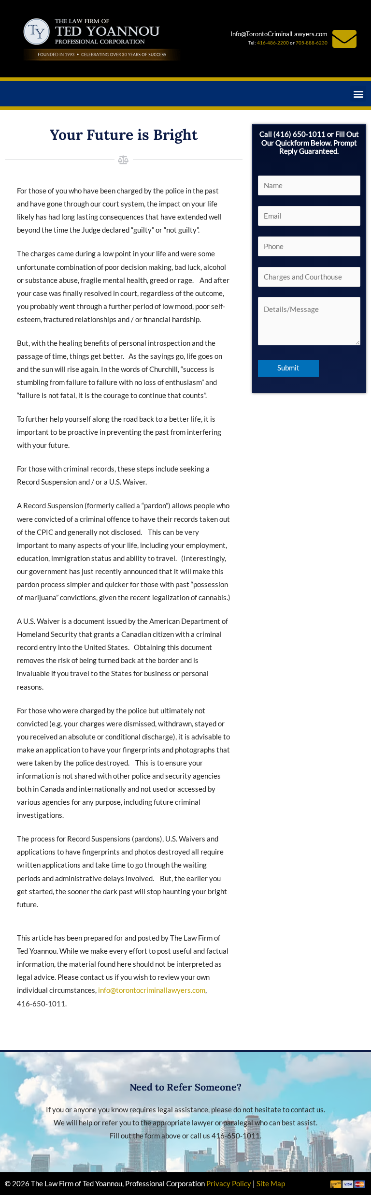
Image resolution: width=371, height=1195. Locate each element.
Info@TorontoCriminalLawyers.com (279, 34)
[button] (358, 94)
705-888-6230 (312, 42)
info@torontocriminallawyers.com (151, 990)
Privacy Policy (228, 1184)
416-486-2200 (273, 42)
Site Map (271, 1184)
